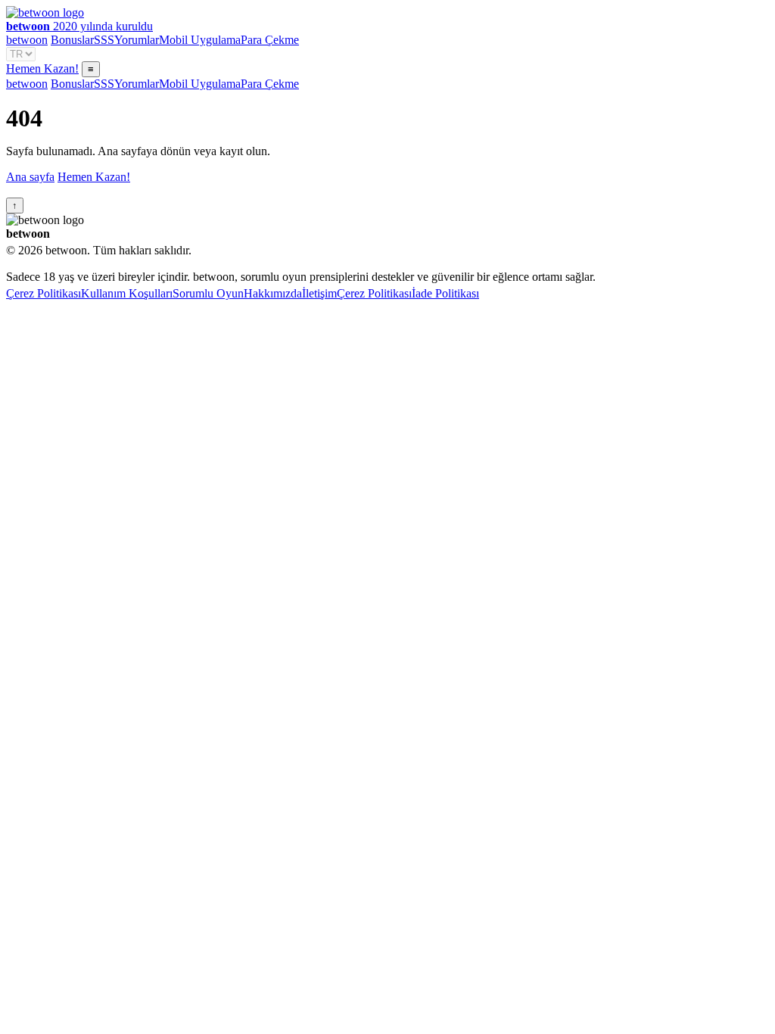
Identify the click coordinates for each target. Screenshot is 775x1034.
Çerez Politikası (43, 293)
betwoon (27, 39)
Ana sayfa (30, 176)
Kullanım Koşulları (127, 293)
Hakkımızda (273, 293)
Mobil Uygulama (200, 39)
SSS (104, 39)
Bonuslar (72, 39)
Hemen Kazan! (42, 68)
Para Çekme (270, 39)
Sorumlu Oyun (208, 293)
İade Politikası (445, 293)
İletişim (319, 293)
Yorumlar (136, 39)
